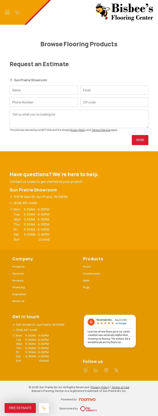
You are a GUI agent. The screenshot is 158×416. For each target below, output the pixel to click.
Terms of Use (120, 387)
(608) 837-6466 (25, 203)
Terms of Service (101, 130)
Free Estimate (20, 408)
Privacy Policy (78, 130)
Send (140, 140)
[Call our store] (44, 408)
